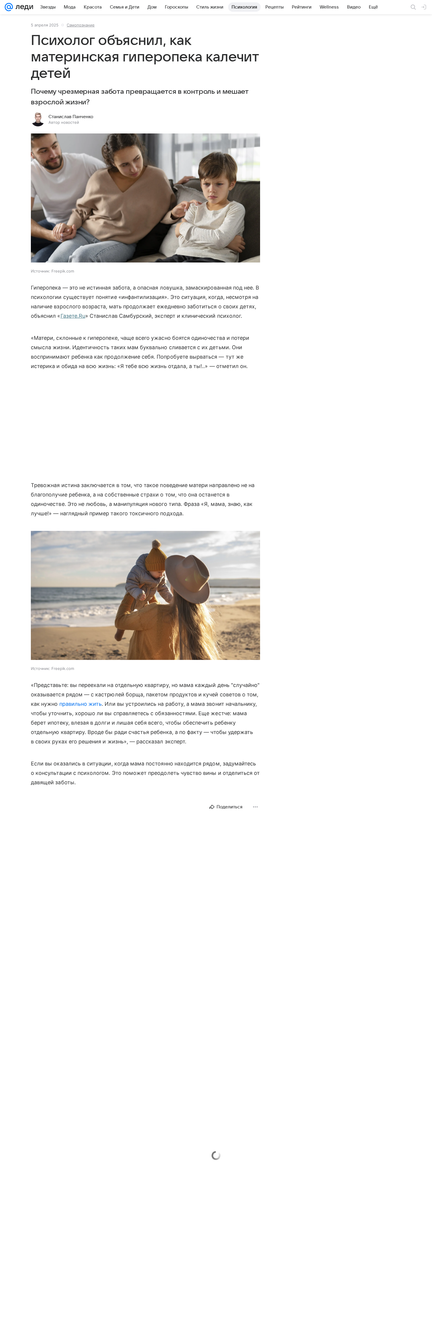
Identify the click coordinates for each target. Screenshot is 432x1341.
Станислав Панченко (70, 116)
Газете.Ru (73, 316)
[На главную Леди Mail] (23, 7)
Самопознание (81, 25)
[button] (145, 198)
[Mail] (9, 7)
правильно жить (80, 704)
